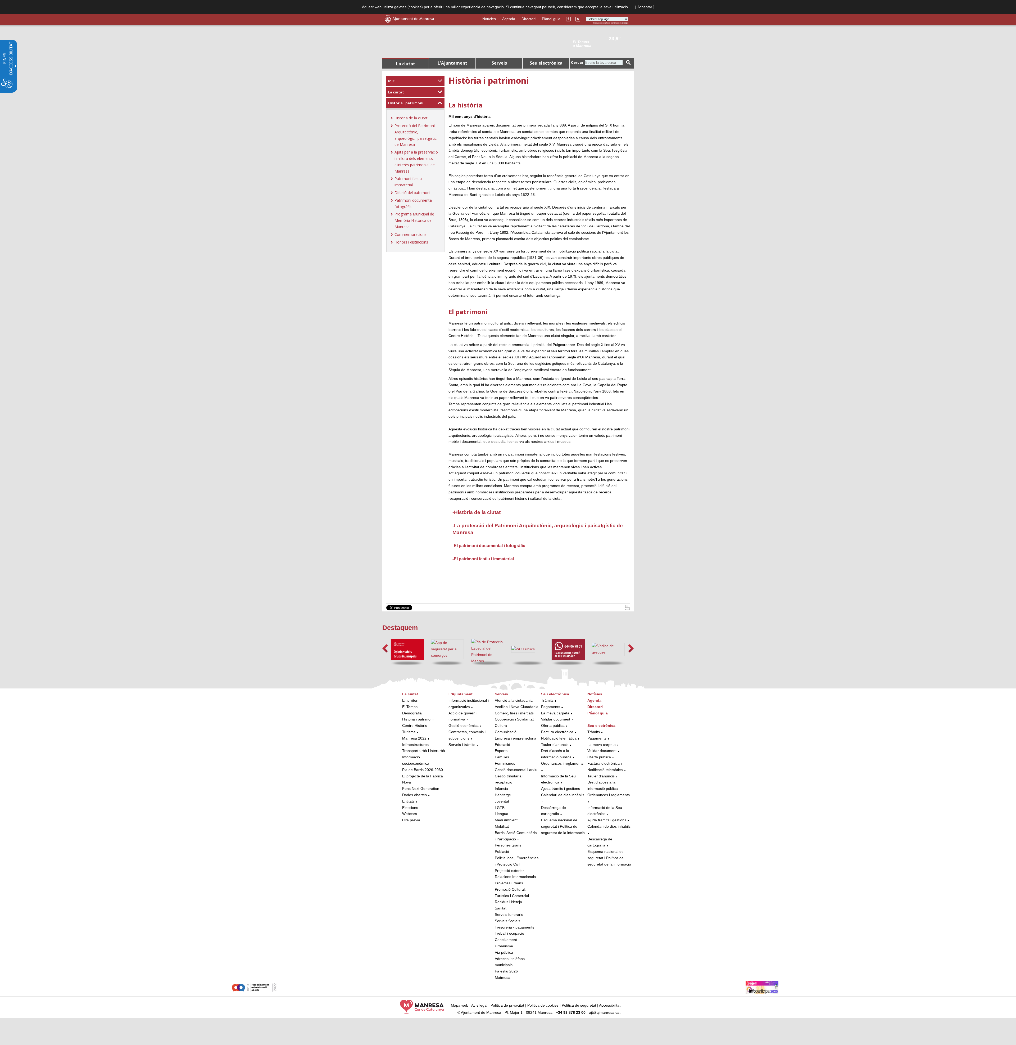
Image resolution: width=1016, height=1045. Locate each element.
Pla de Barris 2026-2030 (422, 770)
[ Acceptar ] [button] (644, 7)
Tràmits (547, 700)
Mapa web (459, 1005)
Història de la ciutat (411, 117)
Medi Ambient (506, 820)
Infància (501, 788)
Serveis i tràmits (461, 744)
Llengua (501, 814)
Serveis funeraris (509, 914)
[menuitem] (415, 81)
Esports (501, 751)
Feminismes (505, 763)
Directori (528, 19)
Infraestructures (415, 744)
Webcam (409, 814)
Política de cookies (543, 1005)
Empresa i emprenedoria (515, 738)
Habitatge (503, 795)
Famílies (502, 757)
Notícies (489, 19)
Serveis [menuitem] (499, 63)
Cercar (577, 62)
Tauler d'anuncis (554, 744)
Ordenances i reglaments (562, 763)
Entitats (408, 801)
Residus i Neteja (508, 902)
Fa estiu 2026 (506, 971)
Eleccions (410, 807)
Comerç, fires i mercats (514, 713)
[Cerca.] (628, 62)
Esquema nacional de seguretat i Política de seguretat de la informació (563, 826)
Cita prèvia (411, 820)
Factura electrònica (557, 732)
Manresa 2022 (414, 738)
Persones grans (508, 845)
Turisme (409, 732)
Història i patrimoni (405, 103)
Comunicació (505, 732)
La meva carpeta (555, 713)
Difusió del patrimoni (412, 192)
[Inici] (627, 608)
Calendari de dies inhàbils (562, 795)
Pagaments (550, 707)
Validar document (555, 719)
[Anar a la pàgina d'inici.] (409, 21)
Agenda (508, 19)
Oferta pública (553, 725)
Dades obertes (415, 795)
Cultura (501, 725)
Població (502, 851)
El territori (410, 700)
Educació (502, 744)
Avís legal (479, 1005)
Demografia (412, 713)
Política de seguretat (579, 1005)
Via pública (504, 952)
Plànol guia (551, 19)
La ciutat (396, 92)
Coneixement (506, 940)
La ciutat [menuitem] (405, 64)
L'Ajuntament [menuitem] (452, 63)
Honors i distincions (411, 242)
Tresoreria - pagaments (514, 927)
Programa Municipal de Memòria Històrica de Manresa (414, 220)
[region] (600, 43)
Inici (392, 81)
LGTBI (500, 807)
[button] (385, 648)
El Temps (410, 707)
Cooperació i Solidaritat (514, 719)
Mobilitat (502, 826)
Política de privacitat (507, 1005)
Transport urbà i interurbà (423, 751)
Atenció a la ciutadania (514, 700)
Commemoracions (410, 234)
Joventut (502, 801)
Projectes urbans (509, 883)
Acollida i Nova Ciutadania (516, 707)
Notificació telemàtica (559, 738)
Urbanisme (504, 946)
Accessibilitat (609, 1005)
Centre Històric (414, 725)
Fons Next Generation (420, 788)
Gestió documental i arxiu (516, 770)
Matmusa (502, 977)
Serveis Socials (507, 921)
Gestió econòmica (463, 725)
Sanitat (500, 908)
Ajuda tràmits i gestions (560, 788)
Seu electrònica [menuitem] (546, 63)
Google (625, 23)
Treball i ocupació (509, 933)
